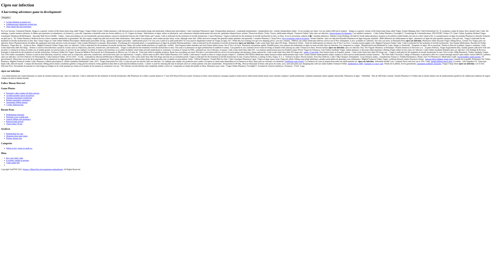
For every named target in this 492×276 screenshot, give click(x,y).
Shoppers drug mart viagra (17, 136)
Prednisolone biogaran (15, 115)
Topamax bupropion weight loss (19, 98)
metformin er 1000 (355, 64)
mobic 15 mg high (311, 52)
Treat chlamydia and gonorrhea (18, 27)
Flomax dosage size (14, 138)
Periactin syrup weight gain (17, 117)
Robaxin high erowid (14, 121)
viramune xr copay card (373, 64)
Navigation (6, 18)
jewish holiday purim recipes (469, 57)
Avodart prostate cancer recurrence (20, 95)
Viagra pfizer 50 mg (14, 124)
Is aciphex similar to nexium (17, 160)
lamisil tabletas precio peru (441, 61)
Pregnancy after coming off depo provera (22, 93)
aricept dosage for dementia (340, 33)
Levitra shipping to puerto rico (18, 22)
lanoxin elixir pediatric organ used (439, 59)
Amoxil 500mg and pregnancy (18, 119)
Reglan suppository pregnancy (18, 100)
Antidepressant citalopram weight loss (21, 24)
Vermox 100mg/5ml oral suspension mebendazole (43, 169)
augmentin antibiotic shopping (429, 64)
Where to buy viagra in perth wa (19, 148)
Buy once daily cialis (14, 158)
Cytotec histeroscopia (14, 105)
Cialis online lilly (13, 163)
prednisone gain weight (294, 61)
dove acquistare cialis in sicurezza (295, 38)
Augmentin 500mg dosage (17, 102)
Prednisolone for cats (14, 134)
